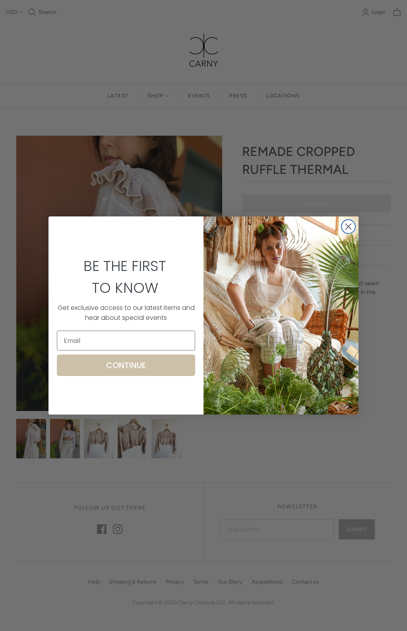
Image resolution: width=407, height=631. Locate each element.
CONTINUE (126, 365)
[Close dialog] (348, 227)
